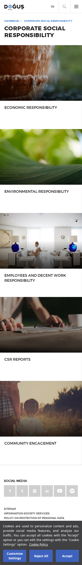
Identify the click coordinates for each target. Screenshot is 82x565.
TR (52, 7)
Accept (67, 556)
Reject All (41, 556)
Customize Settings (15, 555)
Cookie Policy (38, 544)
